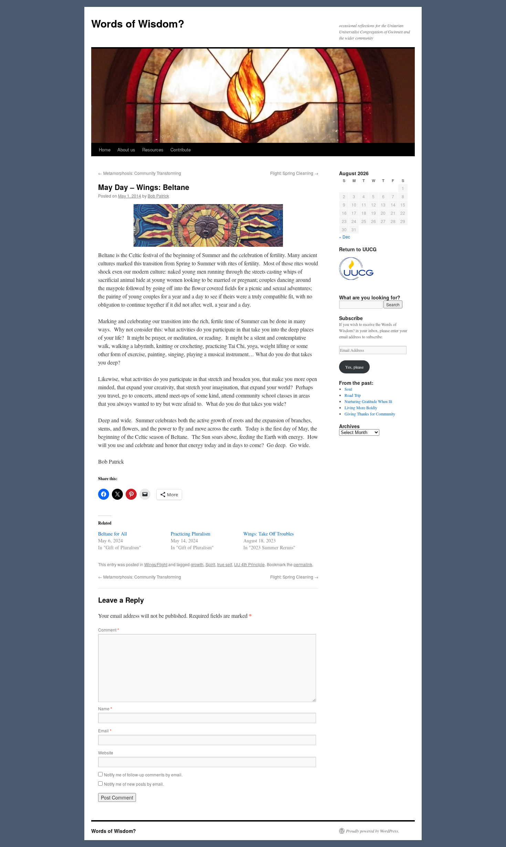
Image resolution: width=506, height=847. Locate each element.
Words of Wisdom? (137, 23)
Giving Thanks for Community (370, 413)
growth (197, 564)
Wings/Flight (155, 564)
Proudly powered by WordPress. (372, 831)
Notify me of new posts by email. (134, 784)
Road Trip (353, 395)
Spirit (210, 564)
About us (126, 149)
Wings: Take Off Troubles (268, 533)
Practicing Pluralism (190, 533)
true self (224, 564)
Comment (108, 630)
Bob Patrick (158, 196)
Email (105, 730)
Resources (153, 149)
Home (104, 149)
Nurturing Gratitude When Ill (368, 401)
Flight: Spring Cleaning (294, 173)
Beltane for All (112, 533)
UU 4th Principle (249, 564)
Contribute (180, 149)
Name (105, 708)
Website (105, 752)
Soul (348, 389)
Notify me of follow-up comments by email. (143, 774)
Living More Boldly (361, 407)
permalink (303, 564)
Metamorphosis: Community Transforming (139, 173)
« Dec (344, 237)
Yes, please (354, 367)
